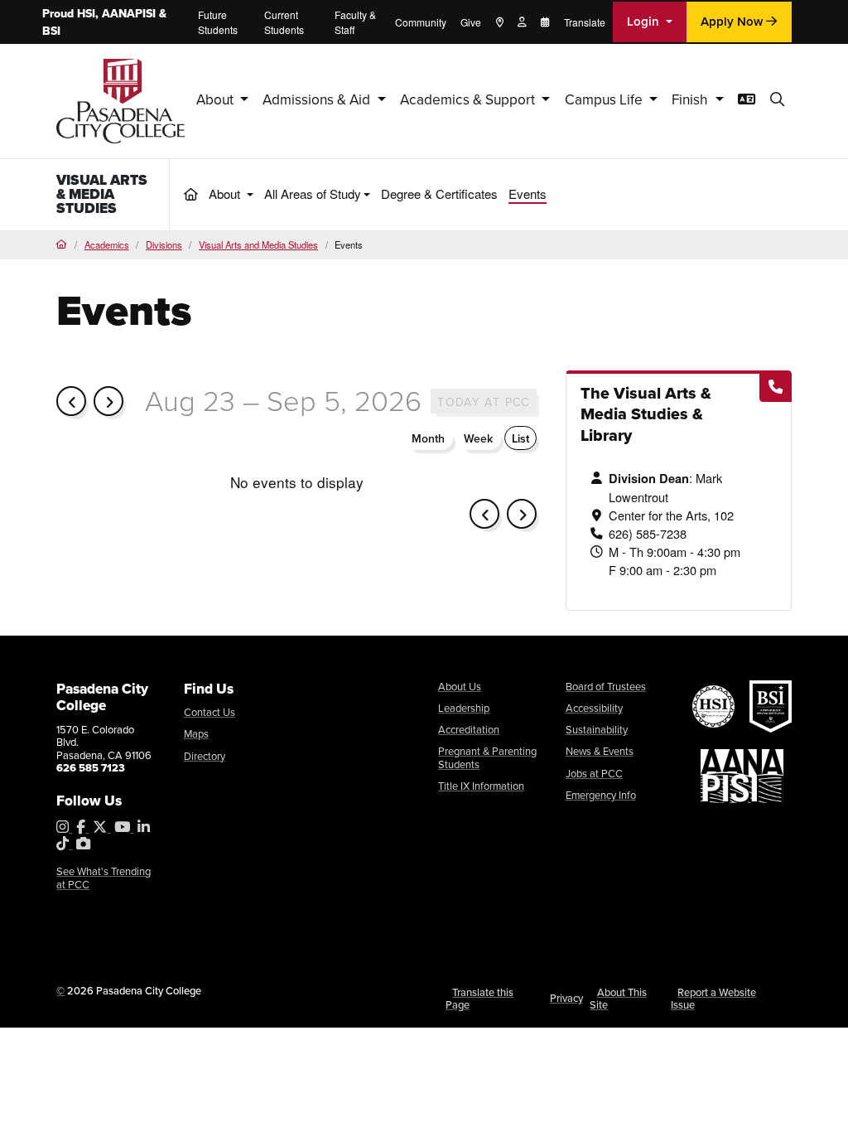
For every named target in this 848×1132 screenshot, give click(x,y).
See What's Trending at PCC (103, 878)
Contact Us (209, 712)
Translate (584, 22)
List (520, 438)
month (428, 438)
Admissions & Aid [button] (318, 99)
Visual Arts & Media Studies (101, 194)
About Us (459, 686)
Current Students (284, 21)
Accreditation (468, 730)
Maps (196, 734)
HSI (86, 13)
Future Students (218, 21)
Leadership (463, 708)
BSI (51, 31)
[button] (777, 101)
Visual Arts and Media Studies (258, 244)
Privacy (566, 998)
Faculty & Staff (355, 21)
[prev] (71, 401)
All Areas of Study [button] (312, 193)
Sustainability (597, 730)
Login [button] (644, 21)
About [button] (216, 99)
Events (527, 193)
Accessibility (594, 708)
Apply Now (733, 21)
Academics (106, 244)
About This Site (618, 998)
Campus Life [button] (605, 99)
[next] (108, 401)
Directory (204, 756)
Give (470, 22)
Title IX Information (481, 786)
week (478, 438)
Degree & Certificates (439, 193)
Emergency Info (601, 795)
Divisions (164, 244)
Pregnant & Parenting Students (487, 757)
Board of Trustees (606, 686)
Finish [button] (691, 99)
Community (420, 22)
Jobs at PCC (594, 773)
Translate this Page (480, 998)
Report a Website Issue (714, 998)
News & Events (600, 751)
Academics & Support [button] (469, 99)
